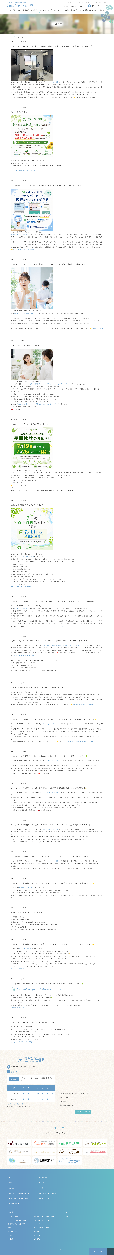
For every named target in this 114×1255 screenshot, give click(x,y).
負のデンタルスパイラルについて (50, 1193)
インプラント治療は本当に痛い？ (18, 1220)
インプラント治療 (13, 1216)
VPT (9, 1228)
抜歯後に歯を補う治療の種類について (19, 1224)
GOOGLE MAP (82, 1112)
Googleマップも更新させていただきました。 (25, 170)
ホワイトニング (38, 1235)
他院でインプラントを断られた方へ (44, 1216)
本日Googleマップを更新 (19, 234)
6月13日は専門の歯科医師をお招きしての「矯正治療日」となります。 (65, 645)
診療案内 (54, 11)
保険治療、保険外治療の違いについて (36, 11)
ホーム (9, 11)
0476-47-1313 (19, 1072)
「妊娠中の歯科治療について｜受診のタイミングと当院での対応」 (48, 384)
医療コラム (103, 11)
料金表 (67, 11)
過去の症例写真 (85, 11)
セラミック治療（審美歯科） (42, 1228)
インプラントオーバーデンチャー (43, 1220)
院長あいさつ (43, 1178)
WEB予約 (99, 1252)
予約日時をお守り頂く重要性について (21, 1198)
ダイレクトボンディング (41, 1224)
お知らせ (95, 11)
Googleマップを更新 (52, 82)
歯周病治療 (11, 1235)
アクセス (61, 11)
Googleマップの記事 (17, 969)
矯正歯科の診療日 (28, 556)
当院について (17, 11)
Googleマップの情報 (25, 887)
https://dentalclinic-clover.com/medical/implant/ (78, 741)
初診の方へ (12, 1188)
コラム (66, 1216)
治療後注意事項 (44, 1198)
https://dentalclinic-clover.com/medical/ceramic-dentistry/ (44, 626)
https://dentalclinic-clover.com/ (23, 249)
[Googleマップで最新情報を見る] (21, 1042)
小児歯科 (10, 1239)
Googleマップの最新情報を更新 (24, 313)
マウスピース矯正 (13, 1231)
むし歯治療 (37, 1239)
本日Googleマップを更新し (51, 792)
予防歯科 (36, 1231)
